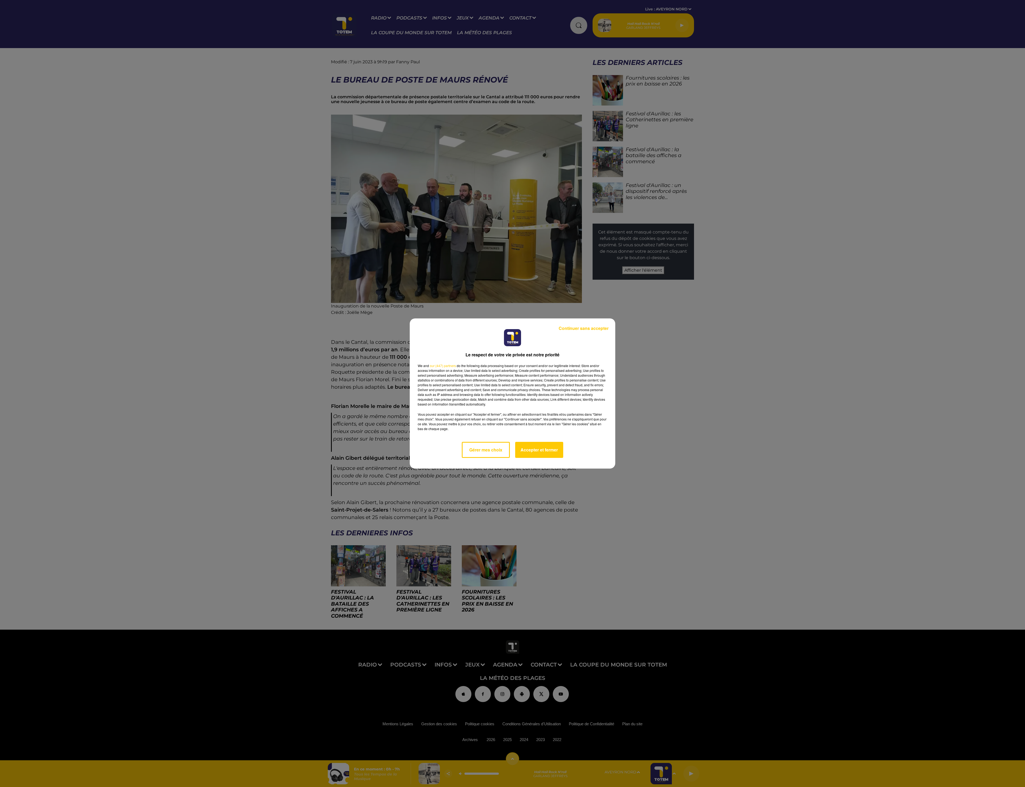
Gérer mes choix (485, 450)
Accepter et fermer (539, 450)
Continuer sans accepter (584, 328)
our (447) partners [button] (443, 365)
